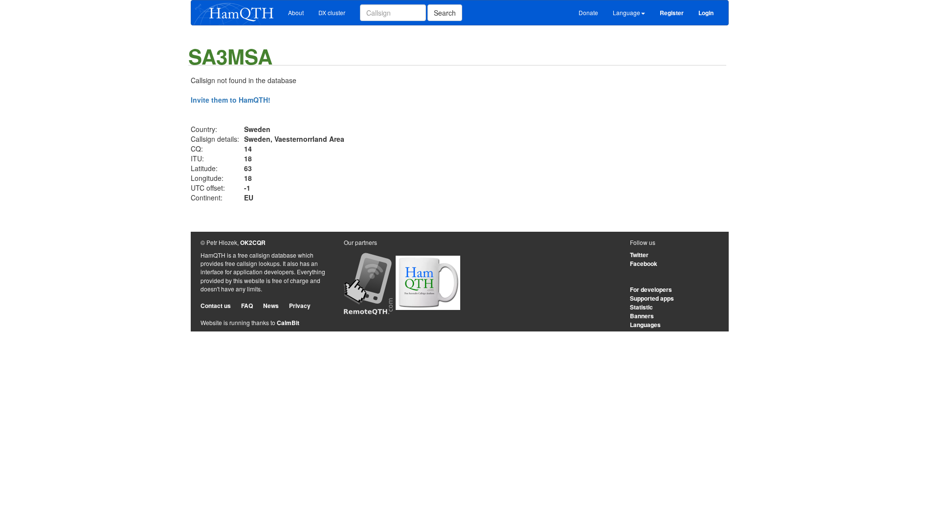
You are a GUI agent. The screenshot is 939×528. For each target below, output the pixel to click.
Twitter (639, 254)
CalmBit (288, 322)
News (271, 305)
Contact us (216, 305)
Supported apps (652, 298)
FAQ (247, 305)
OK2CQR (253, 242)
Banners (642, 315)
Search (445, 13)
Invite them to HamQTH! (230, 100)
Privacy (300, 305)
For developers (651, 289)
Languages (645, 324)
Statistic (641, 307)
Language (626, 12)
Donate (588, 12)
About (296, 12)
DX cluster (331, 12)
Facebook (643, 263)
